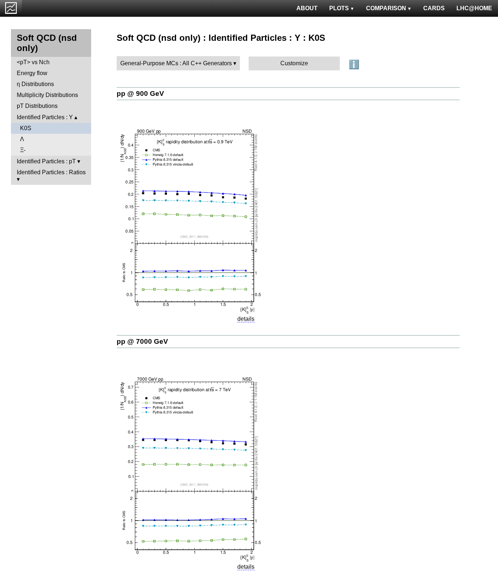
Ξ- (23, 150)
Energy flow (32, 73)
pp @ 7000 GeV (142, 341)
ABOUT (307, 8)
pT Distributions (37, 106)
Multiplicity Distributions (47, 95)
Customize (294, 63)
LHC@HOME (474, 8)
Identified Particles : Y (45, 117)
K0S (25, 128)
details (245, 319)
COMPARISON (386, 8)
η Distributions (35, 84)
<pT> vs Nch (33, 62)
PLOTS (339, 8)
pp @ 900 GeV (140, 93)
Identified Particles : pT (46, 161)
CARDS (434, 8)
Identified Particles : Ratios (51, 172)
